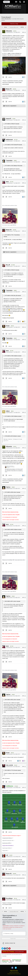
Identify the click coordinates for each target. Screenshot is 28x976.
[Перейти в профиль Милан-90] (3, 89)
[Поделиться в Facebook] (5, 948)
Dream (7, 325)
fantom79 (8, 118)
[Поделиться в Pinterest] (9, 948)
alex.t (7, 181)
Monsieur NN (8, 18)
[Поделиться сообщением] (24, 32)
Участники (4, 962)
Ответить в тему (14, 23)
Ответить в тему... (9, 933)
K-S (14, 123)
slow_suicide (9, 765)
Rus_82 (8, 264)
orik (7, 855)
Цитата (10, 77)
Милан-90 (8, 89)
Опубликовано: (13, 32)
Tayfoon (16, 355)
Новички (10, 962)
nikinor (8, 411)
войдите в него (10, 922)
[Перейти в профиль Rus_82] (3, 265)
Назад (5, 27)
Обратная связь (14, 970)
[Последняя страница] (26, 27)
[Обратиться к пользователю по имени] (3, 77)
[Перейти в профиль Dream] (3, 326)
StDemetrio (9, 31)
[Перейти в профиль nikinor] (3, 411)
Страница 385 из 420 (14, 27)
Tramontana (9, 160)
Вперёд (22, 27)
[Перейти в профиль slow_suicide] (3, 765)
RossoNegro (9, 898)
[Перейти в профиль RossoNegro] (3, 899)
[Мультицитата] (6, 77)
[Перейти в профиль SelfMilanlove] (3, 786)
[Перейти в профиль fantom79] (3, 119)
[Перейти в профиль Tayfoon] (3, 487)
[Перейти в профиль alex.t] (3, 182)
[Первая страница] (2, 27)
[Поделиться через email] (7, 948)
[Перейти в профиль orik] (3, 855)
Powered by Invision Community (14, 973)
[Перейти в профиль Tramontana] (3, 161)
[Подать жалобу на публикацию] (23, 32)
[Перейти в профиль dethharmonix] (3, 140)
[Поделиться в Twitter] (2, 948)
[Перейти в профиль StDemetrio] (3, 31)
